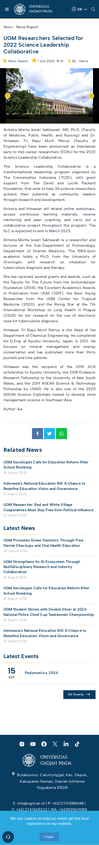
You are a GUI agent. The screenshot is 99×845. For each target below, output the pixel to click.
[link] (37, 9)
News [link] (8, 27)
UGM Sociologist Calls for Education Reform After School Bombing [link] (45, 464)
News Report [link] (27, 27)
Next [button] (91, 96)
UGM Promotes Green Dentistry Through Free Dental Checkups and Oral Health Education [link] (43, 542)
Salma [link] (83, 61)
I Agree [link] (49, 837)
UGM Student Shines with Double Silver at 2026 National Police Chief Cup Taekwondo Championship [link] (48, 612)
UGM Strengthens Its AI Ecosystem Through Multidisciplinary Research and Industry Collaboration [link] (41, 566)
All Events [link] (76, 694)
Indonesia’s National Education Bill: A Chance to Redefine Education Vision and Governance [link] (44, 486)
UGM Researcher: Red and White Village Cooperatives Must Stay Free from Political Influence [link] (48, 507)
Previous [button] (7, 96)
